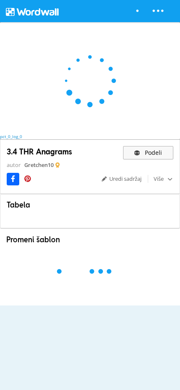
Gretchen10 (39, 165)
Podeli (152, 153)
